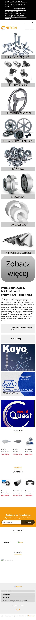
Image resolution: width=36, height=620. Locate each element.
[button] (18, 591)
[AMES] (9, 542)
